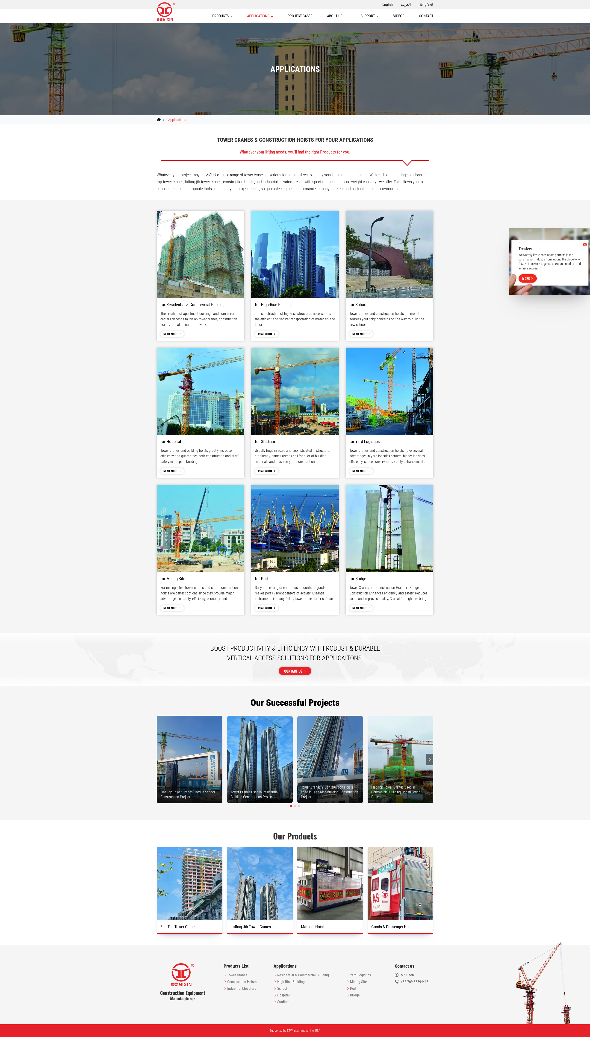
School (282, 988)
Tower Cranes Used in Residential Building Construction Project (254, 794)
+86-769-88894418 (414, 982)
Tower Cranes (237, 975)
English (387, 4)
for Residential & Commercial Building (192, 304)
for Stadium (265, 441)
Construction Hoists (242, 982)
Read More (170, 334)
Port (353, 988)
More (526, 278)
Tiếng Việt (425, 4)
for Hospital (170, 441)
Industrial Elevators (241, 988)
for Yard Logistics (364, 441)
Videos (398, 16)
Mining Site (358, 982)
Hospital (283, 995)
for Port (261, 578)
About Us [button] (334, 16)
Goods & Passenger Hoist (392, 927)
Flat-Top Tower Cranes (178, 927)
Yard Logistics (360, 975)
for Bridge (357, 578)
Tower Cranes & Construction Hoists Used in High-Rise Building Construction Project (329, 792)
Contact (426, 16)
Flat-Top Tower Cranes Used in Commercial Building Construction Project (395, 792)
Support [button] (368, 16)
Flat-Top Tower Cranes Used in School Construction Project (187, 794)
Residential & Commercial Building (303, 975)
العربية (406, 4)
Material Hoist (312, 927)
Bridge (355, 995)
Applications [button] (258, 16)
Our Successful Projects (295, 702)
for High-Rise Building (273, 304)
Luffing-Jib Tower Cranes (251, 927)
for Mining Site (172, 578)
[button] (291, 806)
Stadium (283, 1002)
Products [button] (220, 16)
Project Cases (300, 16)
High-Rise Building (291, 982)
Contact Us (293, 671)
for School (358, 304)
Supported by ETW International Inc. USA (295, 1031)
